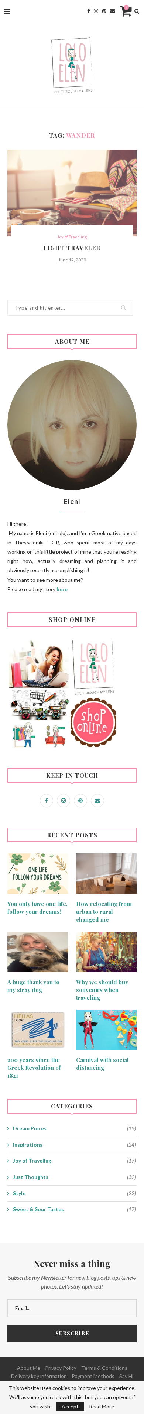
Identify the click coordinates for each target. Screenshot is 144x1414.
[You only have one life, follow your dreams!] (37, 873)
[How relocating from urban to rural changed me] (106, 873)
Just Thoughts (74, 1177)
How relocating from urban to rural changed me (104, 911)
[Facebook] (88, 11)
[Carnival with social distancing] (106, 1030)
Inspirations (74, 1144)
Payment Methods (93, 1376)
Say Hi (126, 1376)
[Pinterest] (104, 11)
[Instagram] (96, 11)
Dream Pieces (74, 1128)
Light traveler (72, 248)
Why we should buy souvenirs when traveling (102, 989)
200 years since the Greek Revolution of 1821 (34, 1067)
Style (74, 1193)
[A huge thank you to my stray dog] (37, 952)
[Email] (112, 11)
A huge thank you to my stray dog (33, 985)
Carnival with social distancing (102, 1063)
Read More (101, 1406)
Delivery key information (39, 1376)
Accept (70, 1406)
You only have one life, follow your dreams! (37, 907)
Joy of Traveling (72, 236)
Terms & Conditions (104, 1368)
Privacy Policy (60, 1368)
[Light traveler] (72, 193)
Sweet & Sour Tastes (74, 1209)
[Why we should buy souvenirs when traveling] (106, 952)
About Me (28, 1368)
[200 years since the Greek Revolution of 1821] (37, 1030)
